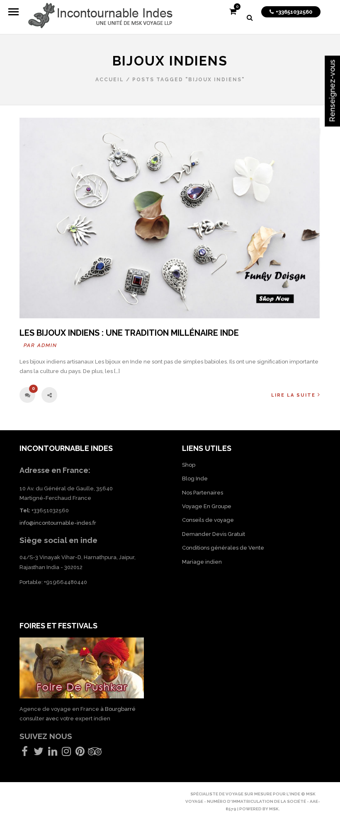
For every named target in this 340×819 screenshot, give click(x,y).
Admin (47, 345)
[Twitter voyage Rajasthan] (39, 753)
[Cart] (232, 12)
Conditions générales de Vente (223, 548)
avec (52, 718)
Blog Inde (195, 478)
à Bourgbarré (118, 709)
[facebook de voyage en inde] (25, 753)
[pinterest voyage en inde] (80, 753)
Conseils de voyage (208, 520)
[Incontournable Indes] (100, 17)
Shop (188, 465)
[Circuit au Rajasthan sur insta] (66, 753)
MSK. (274, 809)
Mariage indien (202, 562)
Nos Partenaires (202, 492)
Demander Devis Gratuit (213, 534)
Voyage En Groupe (206, 506)
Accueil (109, 79)
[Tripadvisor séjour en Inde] (95, 753)
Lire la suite (293, 395)
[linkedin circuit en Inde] (52, 753)
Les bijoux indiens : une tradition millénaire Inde (129, 333)
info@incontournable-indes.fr (57, 523)
